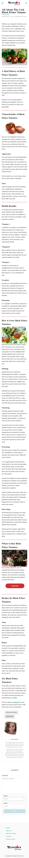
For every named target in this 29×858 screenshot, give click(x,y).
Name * (6, 796)
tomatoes (16, 702)
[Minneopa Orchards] (14, 3)
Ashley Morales (6, 14)
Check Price (14, 586)
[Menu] (2, 3)
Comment (5, 775)
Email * (6, 803)
